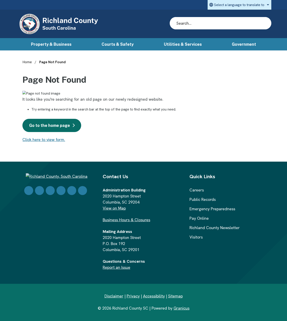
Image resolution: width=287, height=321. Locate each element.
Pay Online (199, 218)
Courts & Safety (118, 44)
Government (244, 44)
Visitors (196, 237)
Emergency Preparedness (212, 208)
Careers (196, 190)
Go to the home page (49, 125)
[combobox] (239, 5)
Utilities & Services (183, 44)
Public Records (202, 199)
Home (27, 62)
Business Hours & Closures (126, 219)
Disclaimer (113, 296)
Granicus (181, 308)
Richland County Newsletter (214, 227)
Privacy (133, 296)
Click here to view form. (43, 139)
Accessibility (154, 296)
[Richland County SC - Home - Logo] (58, 24)
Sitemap (175, 296)
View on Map (114, 208)
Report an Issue (116, 267)
